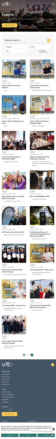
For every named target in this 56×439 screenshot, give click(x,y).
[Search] (48, 40)
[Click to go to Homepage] (7, 4)
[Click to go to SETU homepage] (7, 364)
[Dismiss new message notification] (54, 429)
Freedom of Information (8, 397)
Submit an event (23, 25)
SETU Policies (5, 379)
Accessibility (5, 399)
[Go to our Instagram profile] (4, 409)
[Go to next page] (31, 354)
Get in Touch (9, 414)
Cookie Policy (5, 402)
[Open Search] (50, 4)
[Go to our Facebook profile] (2, 409)
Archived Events (9, 25)
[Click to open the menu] (53, 4)
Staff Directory (6, 374)
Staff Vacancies (6, 377)
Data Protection (6, 392)
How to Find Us (6, 384)
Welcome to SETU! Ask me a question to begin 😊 (41, 431)
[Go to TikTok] (9, 409)
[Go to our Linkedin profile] (5, 409)
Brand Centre (5, 382)
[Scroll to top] (52, 364)
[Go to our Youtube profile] (7, 409)
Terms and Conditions (7, 394)
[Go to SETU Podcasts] (12, 409)
